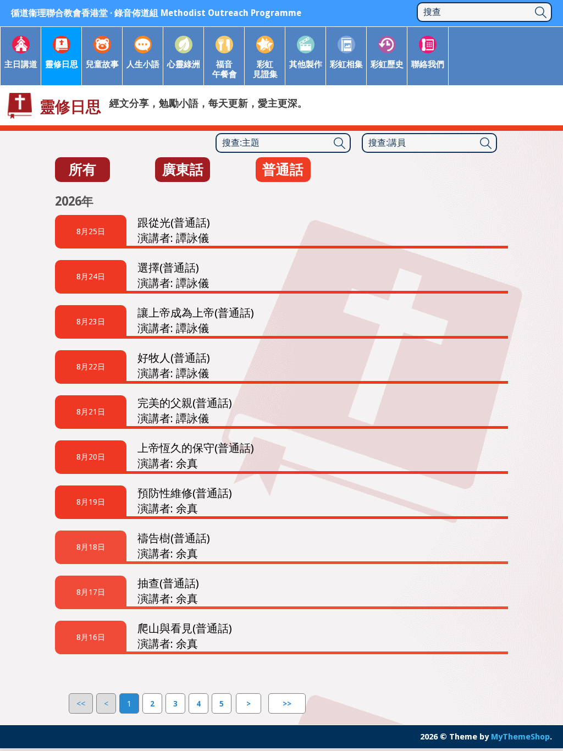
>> (287, 703)
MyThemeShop (520, 737)
